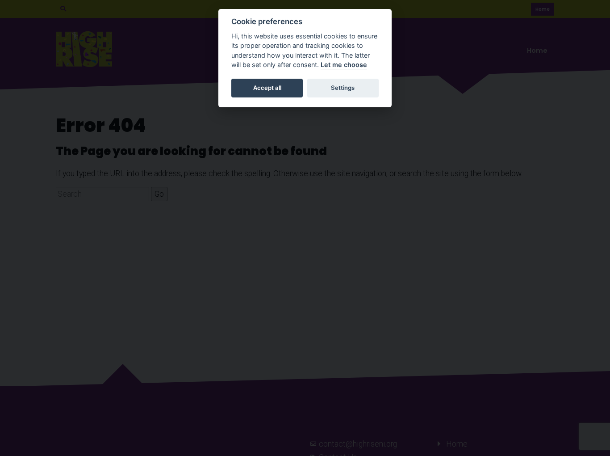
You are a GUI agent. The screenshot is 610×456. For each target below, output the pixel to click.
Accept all (267, 87)
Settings (343, 87)
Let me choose (344, 64)
